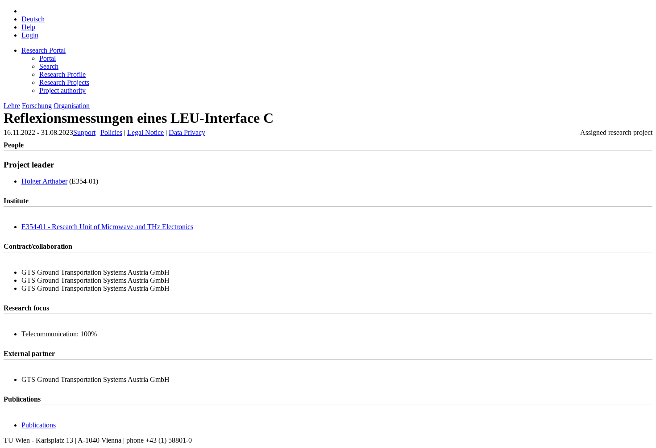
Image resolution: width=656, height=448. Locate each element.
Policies (111, 132)
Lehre (12, 105)
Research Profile (62, 74)
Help (28, 27)
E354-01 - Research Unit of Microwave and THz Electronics (107, 226)
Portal (47, 58)
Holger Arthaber (44, 181)
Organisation (72, 105)
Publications (38, 425)
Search (48, 66)
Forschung (37, 105)
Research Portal (43, 50)
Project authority (62, 90)
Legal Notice (145, 132)
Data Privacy (187, 132)
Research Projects (64, 82)
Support (84, 132)
